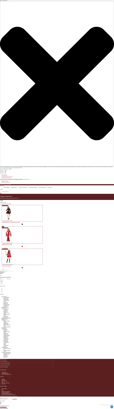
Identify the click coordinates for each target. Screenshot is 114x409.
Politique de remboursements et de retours (8, 394)
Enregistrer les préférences (18, 179)
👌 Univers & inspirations (4, 366)
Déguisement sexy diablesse (6, 265)
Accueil (1, 198)
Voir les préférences (10, 179)
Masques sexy (6, 303)
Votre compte (4, 372)
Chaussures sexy (6, 299)
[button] (57, 83)
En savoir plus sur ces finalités (6, 177)
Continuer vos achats (3, 407)
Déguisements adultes (7, 353)
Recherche (2, 272)
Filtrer (2, 200)
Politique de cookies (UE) (5, 392)
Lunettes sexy (6, 302)
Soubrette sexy (6, 341)
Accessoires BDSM (6, 297)
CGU (2, 390)
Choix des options (5, 205)
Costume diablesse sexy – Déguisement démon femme (11, 222)
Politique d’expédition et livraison (7, 393)
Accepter (1, 179)
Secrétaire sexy (6, 339)
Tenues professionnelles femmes (6, 345)
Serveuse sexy (6, 340)
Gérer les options (4, 174)
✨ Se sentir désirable (3, 361)
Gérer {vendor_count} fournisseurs (7, 176)
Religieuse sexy (6, 317)
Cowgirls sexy (6, 310)
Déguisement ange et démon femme (8, 198)
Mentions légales (4, 388)
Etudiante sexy (6, 356)
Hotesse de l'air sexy (7, 335)
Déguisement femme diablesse (7, 244)
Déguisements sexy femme (6, 352)
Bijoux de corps (6, 298)
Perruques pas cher (7, 304)
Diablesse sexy (6, 316)
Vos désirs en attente (5, 373)
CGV (2, 389)
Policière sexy (6, 337)
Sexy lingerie (5, 306)
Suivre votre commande (5, 382)
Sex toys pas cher (6, 305)
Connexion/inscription (5, 191)
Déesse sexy (5, 311)
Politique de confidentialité (6, 182)
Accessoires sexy (4, 296)
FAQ (2, 381)
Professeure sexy (6, 338)
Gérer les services (4, 175)
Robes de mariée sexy (7, 326)
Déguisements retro (5, 347)
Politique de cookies (5, 181)
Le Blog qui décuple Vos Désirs (6, 374)
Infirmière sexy (6, 336)
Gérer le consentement (4, 408)
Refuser (5, 179)
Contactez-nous (4, 380)
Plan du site (3, 383)
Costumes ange (6, 309)
